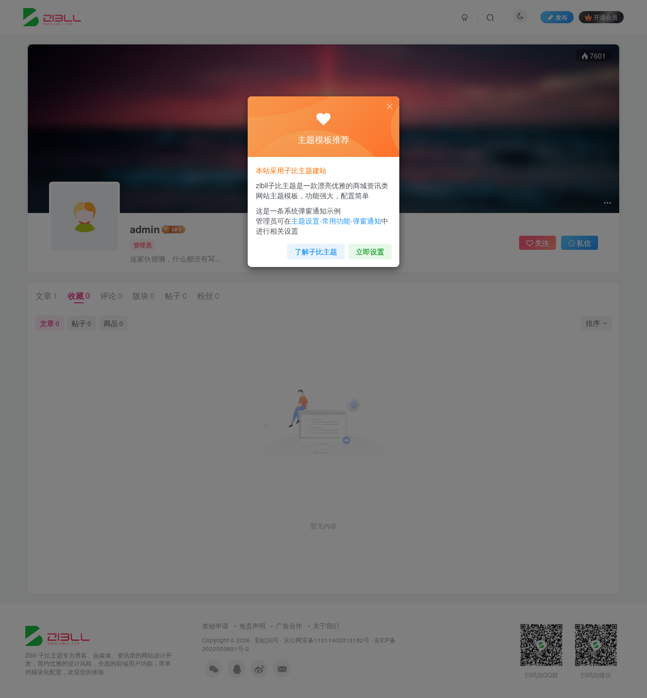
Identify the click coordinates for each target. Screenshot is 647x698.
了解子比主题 (316, 251)
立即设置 (370, 251)
